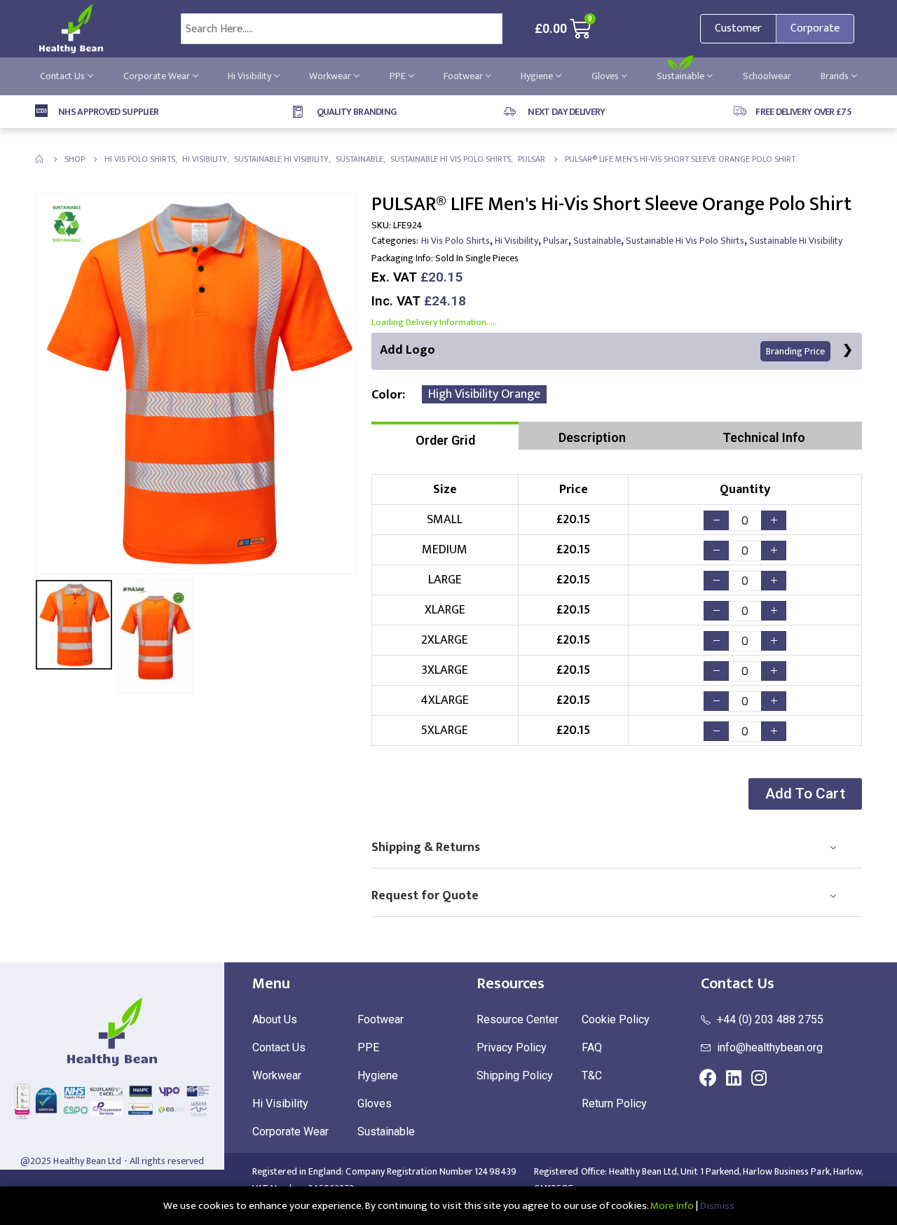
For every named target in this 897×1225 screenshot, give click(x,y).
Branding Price (795, 351)
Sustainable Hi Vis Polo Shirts (685, 241)
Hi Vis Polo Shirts (455, 241)
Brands (836, 76)
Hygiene (538, 76)
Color (386, 395)
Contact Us (63, 76)
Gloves (606, 76)
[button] (805, 794)
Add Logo (602, 350)
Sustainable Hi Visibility (795, 241)
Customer (738, 28)
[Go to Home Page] (40, 159)
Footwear (464, 76)
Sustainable (681, 76)
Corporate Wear (157, 76)
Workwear (331, 76)
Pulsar (555, 241)
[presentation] (38, 383)
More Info (672, 1205)
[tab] (445, 436)
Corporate (815, 28)
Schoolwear (767, 76)
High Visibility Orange (484, 394)
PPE (399, 76)
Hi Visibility (250, 76)
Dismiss (717, 1205)
